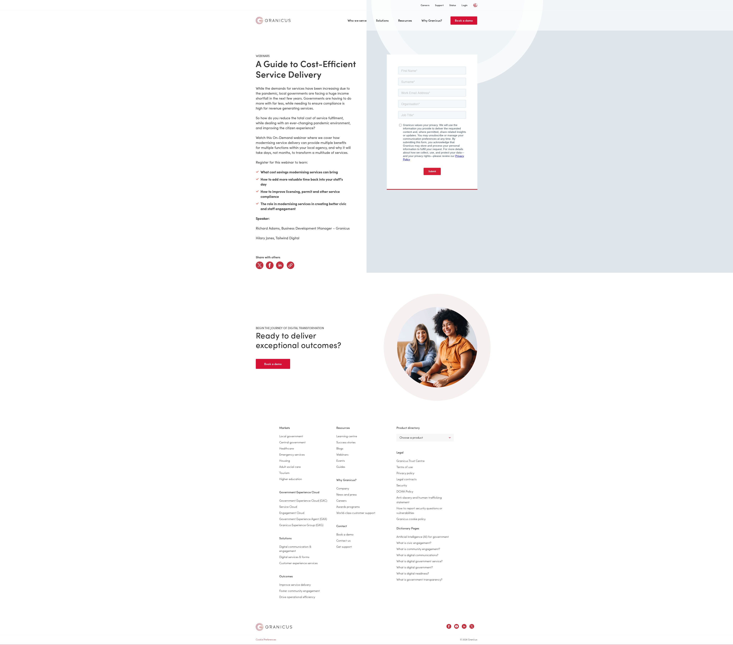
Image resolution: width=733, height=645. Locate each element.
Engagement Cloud (291, 513)
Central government (292, 442)
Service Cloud (288, 507)
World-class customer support (355, 513)
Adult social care (290, 467)
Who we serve (357, 20)
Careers (425, 5)
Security (401, 485)
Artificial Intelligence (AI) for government (422, 537)
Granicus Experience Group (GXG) (301, 525)
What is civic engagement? (413, 543)
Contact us (343, 540)
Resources (405, 20)
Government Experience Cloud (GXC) (303, 500)
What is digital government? (414, 567)
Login (464, 5)
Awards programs (348, 507)
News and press (346, 494)
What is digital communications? (417, 555)
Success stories (345, 442)
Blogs (339, 448)
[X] (259, 265)
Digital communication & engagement (295, 548)
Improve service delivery (295, 585)
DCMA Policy (404, 491)
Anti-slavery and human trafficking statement (419, 499)
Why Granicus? (431, 20)
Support (439, 5)
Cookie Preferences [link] (266, 639)
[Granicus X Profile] (471, 627)
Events (340, 460)
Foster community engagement (299, 591)
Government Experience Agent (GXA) (303, 519)
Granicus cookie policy (410, 519)
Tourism (284, 473)
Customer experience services (298, 563)
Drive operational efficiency (297, 597)
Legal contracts (406, 479)
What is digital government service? (419, 561)
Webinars (342, 454)
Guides (340, 467)
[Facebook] (270, 265)
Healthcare (286, 448)
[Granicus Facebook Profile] (448, 627)
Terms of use (404, 467)
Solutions (382, 20)
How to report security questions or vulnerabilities (419, 510)
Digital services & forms (294, 557)
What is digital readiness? (412, 573)
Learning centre (346, 436)
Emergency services (292, 454)
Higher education (290, 479)
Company (342, 488)
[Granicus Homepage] (274, 20)
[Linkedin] (280, 265)
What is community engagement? (418, 549)
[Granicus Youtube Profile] (456, 627)
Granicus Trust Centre (410, 461)
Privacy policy (405, 473)
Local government (291, 436)
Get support (344, 546)
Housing (284, 460)
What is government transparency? (419, 579)
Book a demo (464, 20)
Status (452, 5)
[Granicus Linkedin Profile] (464, 627)
